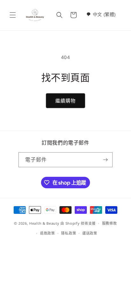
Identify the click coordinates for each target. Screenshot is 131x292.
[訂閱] (105, 159)
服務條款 (109, 223)
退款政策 (47, 233)
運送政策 (89, 233)
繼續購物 (65, 100)
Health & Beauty (44, 223)
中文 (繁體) (104, 14)
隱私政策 (68, 233)
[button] (13, 15)
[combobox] (101, 14)
